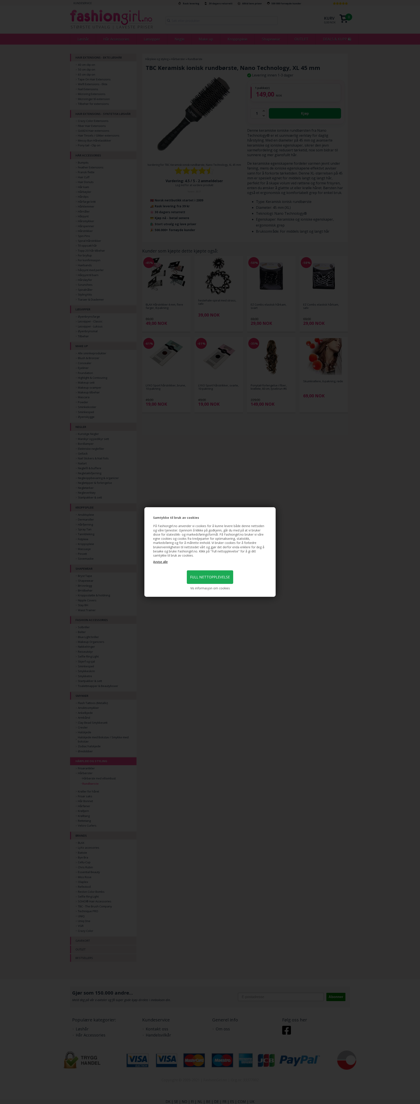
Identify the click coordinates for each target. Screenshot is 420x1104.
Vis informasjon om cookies (210, 588)
